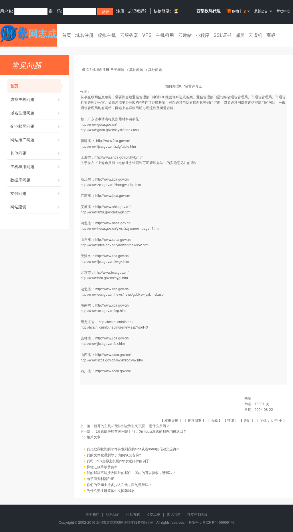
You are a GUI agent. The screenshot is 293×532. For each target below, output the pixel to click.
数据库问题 (20, 180)
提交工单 (153, 514)
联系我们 (113, 514)
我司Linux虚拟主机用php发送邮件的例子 (118, 460)
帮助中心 (283, 10)
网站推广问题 (22, 139)
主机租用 (165, 35)
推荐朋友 (194, 420)
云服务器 (129, 35)
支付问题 (18, 193)
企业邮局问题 (22, 126)
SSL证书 (222, 35)
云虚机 (255, 35)
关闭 (246, 420)
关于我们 (92, 514)
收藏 (214, 420)
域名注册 (84, 35)
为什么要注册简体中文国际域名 (111, 490)
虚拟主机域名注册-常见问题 (103, 69)
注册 (120, 11)
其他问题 (18, 153)
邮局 (240, 35)
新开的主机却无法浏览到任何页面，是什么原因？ (131, 425)
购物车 (239, 11)
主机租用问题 (22, 166)
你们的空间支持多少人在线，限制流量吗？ (119, 484)
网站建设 (18, 206)
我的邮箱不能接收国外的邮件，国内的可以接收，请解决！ (131, 472)
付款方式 (133, 514)
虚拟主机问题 (22, 99)
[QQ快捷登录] (176, 11)
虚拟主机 (107, 35)
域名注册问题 (22, 112)
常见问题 (174, 514)
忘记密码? (137, 11)
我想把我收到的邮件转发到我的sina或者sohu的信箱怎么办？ (133, 448)
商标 (271, 35)
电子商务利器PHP (100, 478)
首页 (66, 35)
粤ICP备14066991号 (218, 522)
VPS (147, 35)
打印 (230, 420)
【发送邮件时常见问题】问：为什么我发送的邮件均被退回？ (140, 431)
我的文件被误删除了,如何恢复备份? (114, 454)
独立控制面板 (197, 514)
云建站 (185, 35)
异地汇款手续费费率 (102, 466)
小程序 (202, 35)
